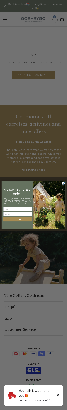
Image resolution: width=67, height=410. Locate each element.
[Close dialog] (63, 183)
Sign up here (18, 219)
